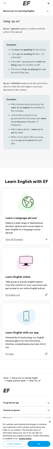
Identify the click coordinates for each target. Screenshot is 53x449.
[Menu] (47, 11)
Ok (39, 444)
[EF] (26, 3)
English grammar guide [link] (16, 381)
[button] (4, 3)
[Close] (50, 422)
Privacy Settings (14, 444)
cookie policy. (25, 438)
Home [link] (5, 378)
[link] (18, 11)
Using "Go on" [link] (35, 381)
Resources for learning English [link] (25, 378)
